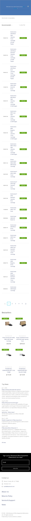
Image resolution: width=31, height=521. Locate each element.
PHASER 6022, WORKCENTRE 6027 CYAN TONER (8, 370)
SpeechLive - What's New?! (8, 412)
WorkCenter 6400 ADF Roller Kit (13, 218)
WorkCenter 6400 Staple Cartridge (13, 288)
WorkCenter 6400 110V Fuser (13, 209)
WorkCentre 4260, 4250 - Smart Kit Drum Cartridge (13, 87)
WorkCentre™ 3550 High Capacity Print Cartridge (13, 185)
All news (4, 442)
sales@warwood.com (9, 486)
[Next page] (26, 303)
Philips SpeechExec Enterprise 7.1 (10, 428)
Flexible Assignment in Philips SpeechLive (12, 420)
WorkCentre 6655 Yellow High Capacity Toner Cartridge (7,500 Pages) (13, 149)
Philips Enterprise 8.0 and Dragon (10, 402)
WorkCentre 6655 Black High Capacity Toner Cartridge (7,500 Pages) (13, 101)
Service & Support (8, 500)
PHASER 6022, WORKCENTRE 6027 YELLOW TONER (22, 370)
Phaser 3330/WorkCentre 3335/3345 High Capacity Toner (22, 339)
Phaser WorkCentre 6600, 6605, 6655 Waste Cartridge (13, 163)
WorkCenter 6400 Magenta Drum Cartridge (13, 263)
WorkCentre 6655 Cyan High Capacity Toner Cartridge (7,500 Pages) (13, 116)
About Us (5, 492)
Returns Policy (7, 496)
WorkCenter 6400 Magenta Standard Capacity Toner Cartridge (13, 277)
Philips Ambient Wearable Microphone (11, 389)
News (4, 504)
